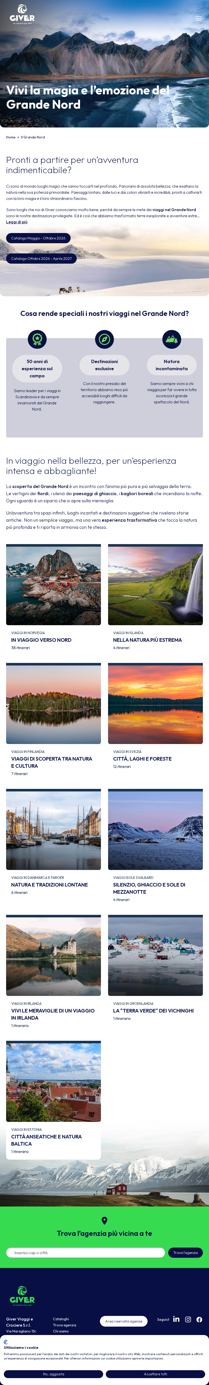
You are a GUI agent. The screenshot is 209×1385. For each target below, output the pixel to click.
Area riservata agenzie (123, 1321)
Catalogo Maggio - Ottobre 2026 (38, 238)
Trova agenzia (64, 1325)
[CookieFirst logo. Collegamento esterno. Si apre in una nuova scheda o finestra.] (6, 1342)
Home (11, 137)
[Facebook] (199, 1319)
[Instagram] (188, 1319)
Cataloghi (61, 1319)
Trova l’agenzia (185, 1252)
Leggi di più (17, 221)
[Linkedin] (176, 1319)
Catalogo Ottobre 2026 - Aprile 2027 (41, 258)
